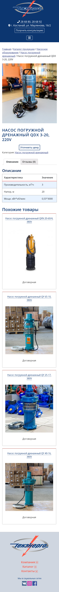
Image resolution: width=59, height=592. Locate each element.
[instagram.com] (29, 583)
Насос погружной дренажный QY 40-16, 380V (29, 455)
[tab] (12, 162)
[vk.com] (24, 583)
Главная (6, 49)
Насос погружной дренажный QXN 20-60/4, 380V (29, 220)
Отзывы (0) (29, 161)
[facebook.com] (34, 583)
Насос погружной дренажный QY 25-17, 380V (29, 376)
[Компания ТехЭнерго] (28, 8)
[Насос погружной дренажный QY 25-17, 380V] (29, 409)
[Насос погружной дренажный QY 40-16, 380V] (29, 487)
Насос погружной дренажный (31, 152)
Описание (12, 161)
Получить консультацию (29, 30)
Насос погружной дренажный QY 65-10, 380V (29, 298)
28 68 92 (37, 21)
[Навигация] (29, 38)
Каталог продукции (24, 49)
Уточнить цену (29, 147)
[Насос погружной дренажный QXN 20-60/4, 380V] (29, 252)
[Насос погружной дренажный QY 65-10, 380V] (29, 330)
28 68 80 (25, 21)
